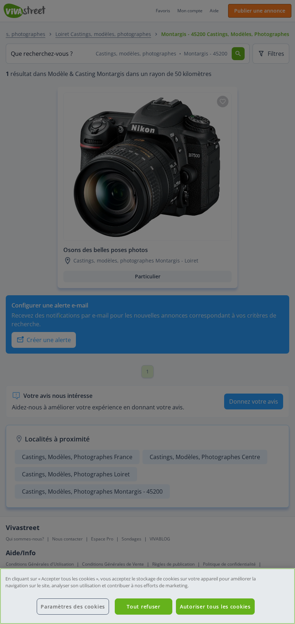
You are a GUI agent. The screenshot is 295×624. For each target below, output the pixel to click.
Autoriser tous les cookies (215, 606)
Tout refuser (143, 606)
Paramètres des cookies (73, 606)
